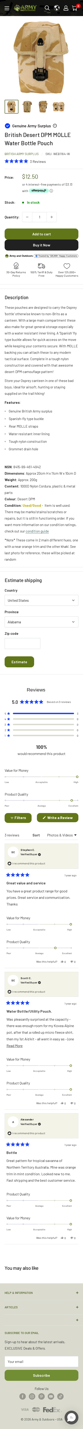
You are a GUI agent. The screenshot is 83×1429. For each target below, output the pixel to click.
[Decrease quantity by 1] (27, 217)
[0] (74, 8)
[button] (25, 161)
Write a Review (62, 818)
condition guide (37, 531)
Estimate (19, 662)
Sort (37, 835)
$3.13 (68, 184)
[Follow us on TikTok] (60, 1396)
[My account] (66, 8)
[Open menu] (7, 8)
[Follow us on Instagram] (32, 1396)
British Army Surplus (22, 154)
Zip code (11, 633)
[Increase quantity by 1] (51, 217)
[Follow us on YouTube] (51, 1396)
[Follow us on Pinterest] (41, 1396)
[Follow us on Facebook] (22, 1396)
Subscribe (41, 1375)
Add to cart (41, 234)
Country (11, 590)
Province (12, 612)
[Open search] (47, 8)
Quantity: (12, 217)
